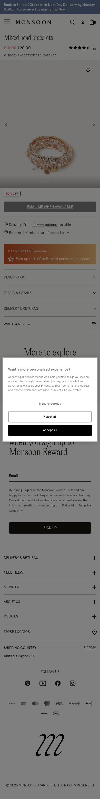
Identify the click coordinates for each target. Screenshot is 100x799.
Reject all (50, 416)
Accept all (50, 430)
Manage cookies (50, 403)
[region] (50, 399)
